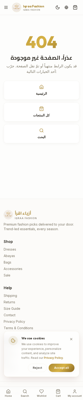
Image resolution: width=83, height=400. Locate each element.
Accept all (61, 367)
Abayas (9, 256)
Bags (7, 262)
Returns (9, 302)
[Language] (66, 7)
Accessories (13, 269)
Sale (7, 275)
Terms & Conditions (18, 328)
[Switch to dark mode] (57, 7)
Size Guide (12, 308)
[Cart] (75, 7)
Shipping (10, 296)
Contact (9, 315)
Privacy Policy (14, 321)
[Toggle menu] (6, 7)
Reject (37, 367)
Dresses (10, 249)
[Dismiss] (71, 339)
